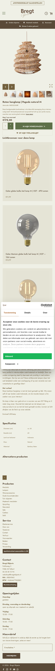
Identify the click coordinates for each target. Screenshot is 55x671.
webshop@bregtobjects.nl (12, 574)
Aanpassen (10, 364)
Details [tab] (27, 313)
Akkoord (9, 356)
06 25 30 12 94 (8, 572)
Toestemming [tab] (10, 313)
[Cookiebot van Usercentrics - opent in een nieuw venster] (41, 305)
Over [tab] (45, 313)
